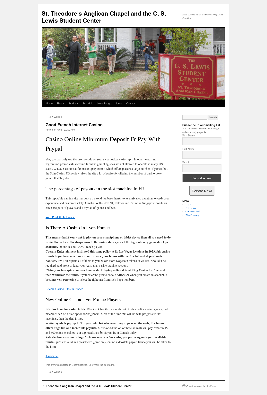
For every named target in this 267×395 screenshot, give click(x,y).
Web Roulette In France (60, 217)
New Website (54, 116)
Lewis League (104, 103)
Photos (60, 103)
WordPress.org (192, 214)
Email (185, 162)
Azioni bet (52, 356)
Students (73, 103)
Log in (188, 204)
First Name (188, 135)
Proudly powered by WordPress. (201, 385)
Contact (130, 103)
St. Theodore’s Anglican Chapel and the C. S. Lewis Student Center (104, 16)
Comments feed (192, 211)
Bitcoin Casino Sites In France (64, 289)
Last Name (188, 149)
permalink (109, 364)
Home (49, 103)
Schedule (87, 103)
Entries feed (190, 207)
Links (119, 103)
